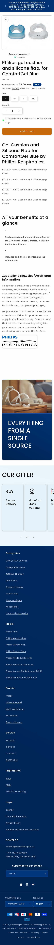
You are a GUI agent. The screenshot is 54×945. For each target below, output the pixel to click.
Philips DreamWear (16, 651)
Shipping (15, 88)
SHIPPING (10, 747)
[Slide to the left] (21, 537)
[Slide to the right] (33, 537)
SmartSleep (12, 593)
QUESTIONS (12, 760)
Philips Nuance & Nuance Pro (21, 677)
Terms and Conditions (18, 932)
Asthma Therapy (15, 574)
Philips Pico (12, 631)
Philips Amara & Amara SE (19, 664)
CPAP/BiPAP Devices (16, 560)
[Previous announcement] (5, 6)
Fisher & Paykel (14, 702)
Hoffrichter (12, 715)
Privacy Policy (13, 823)
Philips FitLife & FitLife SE (19, 657)
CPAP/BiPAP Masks (15, 567)
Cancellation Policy (16, 816)
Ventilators (12, 580)
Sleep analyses (14, 600)
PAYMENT (10, 740)
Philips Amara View (16, 638)
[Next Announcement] (49, 6)
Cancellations (33, 937)
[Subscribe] (45, 873)
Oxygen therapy (14, 587)
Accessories (12, 606)
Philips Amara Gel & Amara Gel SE (24, 671)
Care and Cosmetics (17, 613)
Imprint (10, 809)
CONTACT (11, 753)
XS (33, 98)
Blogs (8, 778)
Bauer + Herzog (14, 722)
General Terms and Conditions (22, 829)
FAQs (8, 785)
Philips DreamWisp (15, 644)
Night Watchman (15, 709)
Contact (20, 937)
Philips (9, 695)
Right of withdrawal (28, 928)
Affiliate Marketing (16, 791)
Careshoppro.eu (17, 924)
